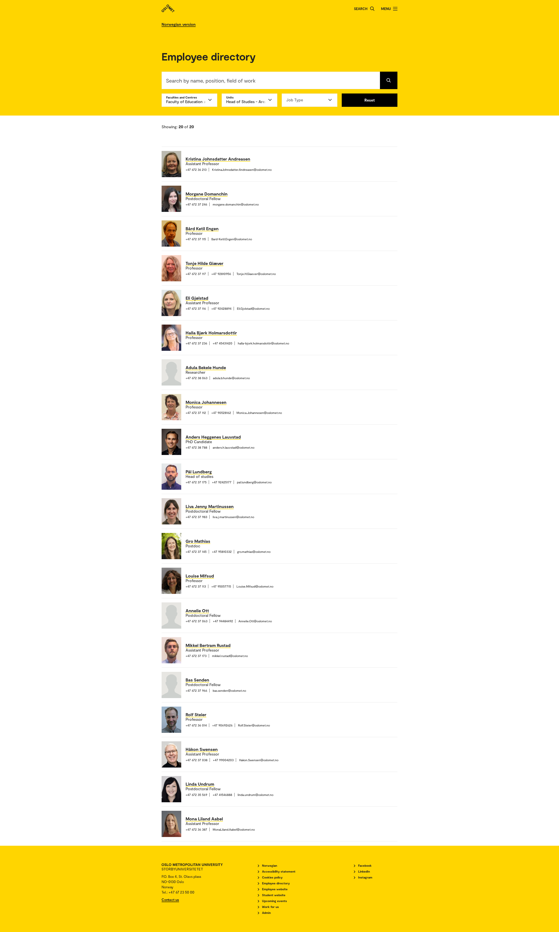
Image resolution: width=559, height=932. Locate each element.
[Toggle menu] (395, 8)
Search (360, 9)
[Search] (372, 9)
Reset (369, 100)
